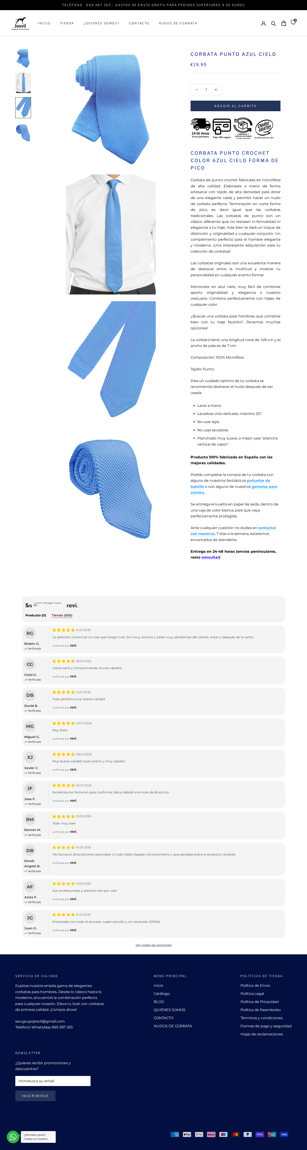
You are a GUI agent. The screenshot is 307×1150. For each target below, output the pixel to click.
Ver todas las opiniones (154, 945)
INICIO (44, 23)
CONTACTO (139, 23)
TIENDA (67, 23)
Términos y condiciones (261, 1018)
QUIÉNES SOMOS (169, 1010)
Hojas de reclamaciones (261, 1034)
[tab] (35, 615)
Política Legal (252, 994)
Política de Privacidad (259, 1002)
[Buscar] (273, 23)
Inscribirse (35, 1096)
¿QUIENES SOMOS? (101, 23)
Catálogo (162, 994)
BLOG (159, 1002)
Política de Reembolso (260, 1010)
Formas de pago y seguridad (266, 1026)
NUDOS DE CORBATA (178, 23)
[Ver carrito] (284, 23)
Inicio (158, 985)
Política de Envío (255, 985)
